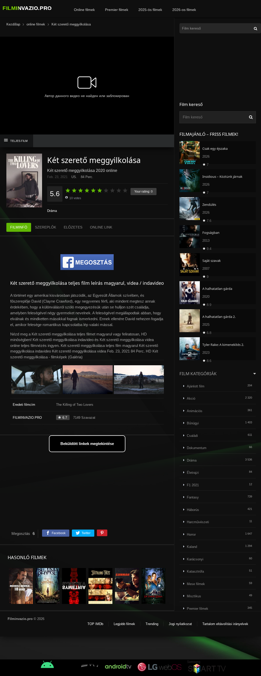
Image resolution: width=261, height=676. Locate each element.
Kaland (192, 547)
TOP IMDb (95, 624)
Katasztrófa (195, 571)
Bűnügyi (193, 423)
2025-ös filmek (150, 10)
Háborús (193, 510)
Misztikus (194, 596)
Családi (192, 436)
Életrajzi (193, 473)
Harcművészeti (198, 522)
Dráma (52, 211)
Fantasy (193, 497)
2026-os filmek (184, 10)
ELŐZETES (73, 227)
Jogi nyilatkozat (180, 624)
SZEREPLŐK (45, 227)
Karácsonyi (195, 559)
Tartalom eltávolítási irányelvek (225, 624)
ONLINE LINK (101, 227)
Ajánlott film (195, 386)
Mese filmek (196, 584)
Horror (191, 534)
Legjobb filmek (124, 624)
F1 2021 (193, 485)
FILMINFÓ (18, 227)
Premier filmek (116, 10)
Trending (152, 624)
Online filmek (84, 10)
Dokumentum (196, 448)
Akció (191, 398)
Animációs (194, 411)
